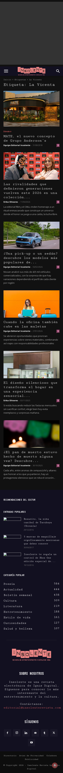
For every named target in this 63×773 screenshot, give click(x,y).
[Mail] (35, 732)
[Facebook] (7, 732)
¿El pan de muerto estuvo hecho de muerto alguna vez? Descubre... (30, 456)
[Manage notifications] (55, 765)
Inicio (7, 79)
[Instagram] (16, 732)
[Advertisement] (31, 33)
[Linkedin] (26, 732)
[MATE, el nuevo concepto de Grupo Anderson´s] (31, 109)
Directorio (10, 755)
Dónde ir (7, 131)
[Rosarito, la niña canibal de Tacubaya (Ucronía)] (12, 523)
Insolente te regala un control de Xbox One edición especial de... (40, 558)
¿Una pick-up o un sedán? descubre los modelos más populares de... (31, 258)
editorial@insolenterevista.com (32, 707)
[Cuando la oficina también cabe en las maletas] (31, 304)
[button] (6, 71)
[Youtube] (31, 742)
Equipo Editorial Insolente (17, 145)
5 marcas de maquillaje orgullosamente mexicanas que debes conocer (41, 540)
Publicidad (31, 759)
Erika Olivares (11, 202)
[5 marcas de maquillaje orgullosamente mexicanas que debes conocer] (12, 540)
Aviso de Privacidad (31, 755)
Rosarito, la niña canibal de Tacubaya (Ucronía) (38, 522)
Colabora (51, 755)
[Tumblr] (44, 732)
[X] (53, 732)
